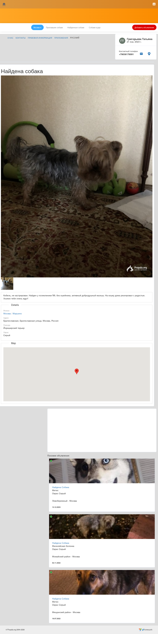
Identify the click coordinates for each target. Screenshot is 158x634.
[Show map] (149, 53)
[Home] (4, 4)
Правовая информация (40, 37)
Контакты (21, 37)
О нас (10, 37)
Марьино (17, 313)
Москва (7, 313)
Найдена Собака (60, 487)
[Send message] (141, 53)
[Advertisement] (102, 430)
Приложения (61, 37)
